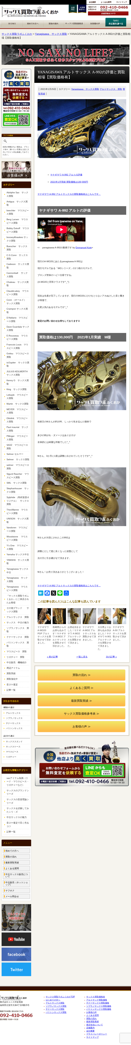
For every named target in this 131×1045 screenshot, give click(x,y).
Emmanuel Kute (84, 247)
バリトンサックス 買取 (18, 644)
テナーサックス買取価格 (97, 1003)
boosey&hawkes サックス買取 (17, 239)
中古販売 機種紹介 (17, 662)
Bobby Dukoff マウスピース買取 (18, 230)
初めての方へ (12, 851)
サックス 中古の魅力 (18, 622)
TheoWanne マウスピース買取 (17, 511)
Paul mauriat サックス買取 (17, 429)
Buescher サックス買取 (17, 248)
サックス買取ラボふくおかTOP (60, 997)
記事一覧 (11, 690)
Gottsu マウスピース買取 (18, 355)
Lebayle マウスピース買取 (17, 397)
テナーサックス (13, 723)
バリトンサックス (14, 728)
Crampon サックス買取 (17, 311)
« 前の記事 (52, 656)
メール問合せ (12, 896)
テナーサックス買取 (55, 1009)
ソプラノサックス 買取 (18, 630)
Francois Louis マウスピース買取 (17, 346)
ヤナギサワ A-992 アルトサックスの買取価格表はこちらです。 (69, 194)
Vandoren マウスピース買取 (17, 529)
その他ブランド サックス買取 (18, 610)
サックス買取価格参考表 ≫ (81, 713)
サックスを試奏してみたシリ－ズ (18, 810)
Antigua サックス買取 (17, 203)
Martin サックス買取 (18, 403)
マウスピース (12, 752)
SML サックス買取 (17, 483)
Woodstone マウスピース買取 (17, 538)
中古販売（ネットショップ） (16, 883)
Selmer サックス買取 (18, 459)
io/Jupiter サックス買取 (18, 364)
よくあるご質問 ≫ (81, 687)
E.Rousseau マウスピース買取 (17, 337)
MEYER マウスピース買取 (17, 411)
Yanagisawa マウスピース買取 (17, 588)
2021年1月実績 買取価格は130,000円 (69, 182)
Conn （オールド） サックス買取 (17, 302)
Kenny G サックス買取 (18, 382)
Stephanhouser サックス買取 (18, 490)
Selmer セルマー (15, 454)
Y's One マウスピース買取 (17, 547)
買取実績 (11, 673)
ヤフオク (9, 890)
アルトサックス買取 (55, 1003)
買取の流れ (11, 857)
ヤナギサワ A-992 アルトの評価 (66, 174)
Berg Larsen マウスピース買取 (17, 221)
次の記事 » (111, 656)
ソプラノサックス (14, 718)
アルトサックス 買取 (111, 89)
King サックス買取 (17, 389)
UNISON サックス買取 (18, 520)
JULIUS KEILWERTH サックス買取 (18, 373)
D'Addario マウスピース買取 (17, 319)
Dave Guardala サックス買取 (18, 328)
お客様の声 (91, 1012)
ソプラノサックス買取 (56, 1006)
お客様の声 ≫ (82, 726)
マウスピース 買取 (17, 651)
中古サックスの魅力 (17, 817)
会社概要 (92, 2)
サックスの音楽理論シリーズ (18, 801)
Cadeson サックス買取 (18, 266)
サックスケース (13, 746)
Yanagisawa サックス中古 (17, 571)
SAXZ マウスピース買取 (17, 447)
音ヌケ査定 (12, 684)
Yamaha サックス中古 (18, 554)
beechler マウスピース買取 (18, 212)
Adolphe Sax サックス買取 (17, 194)
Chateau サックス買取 (18, 284)
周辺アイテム (13, 668)
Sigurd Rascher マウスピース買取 (18, 476)
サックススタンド (14, 741)
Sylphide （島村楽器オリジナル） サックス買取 (18, 500)
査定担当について (94, 1025)
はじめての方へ (53, 1000)
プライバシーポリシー (96, 1034)
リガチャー (11, 757)
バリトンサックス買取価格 (98, 1009)
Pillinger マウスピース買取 (17, 438)
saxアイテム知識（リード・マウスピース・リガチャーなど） (18, 781)
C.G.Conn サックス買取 (17, 257)
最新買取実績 (12, 862)
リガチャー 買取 (15, 657)
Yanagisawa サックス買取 (85, 89)
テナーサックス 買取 (18, 637)
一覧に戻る (82, 656)
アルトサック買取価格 (96, 1000)
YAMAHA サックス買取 (18, 562)
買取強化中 (12, 679)
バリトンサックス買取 (56, 1012)
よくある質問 (106, 2)
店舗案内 (90, 1028)
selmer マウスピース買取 (18, 467)
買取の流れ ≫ (82, 675)
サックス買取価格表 (95, 997)
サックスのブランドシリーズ (18, 792)
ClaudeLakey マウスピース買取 (18, 293)
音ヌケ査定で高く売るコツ (18, 824)
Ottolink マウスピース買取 (17, 420)
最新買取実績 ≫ (81, 700)
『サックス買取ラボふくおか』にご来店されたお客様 (18, 599)
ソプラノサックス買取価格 (98, 1006)
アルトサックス (13, 713)
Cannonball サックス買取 (17, 275)
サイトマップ (121, 2)
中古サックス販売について (16, 875)
